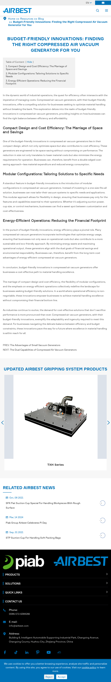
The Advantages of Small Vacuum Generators (35, 345)
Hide (29, 61)
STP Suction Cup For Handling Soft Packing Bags (33, 537)
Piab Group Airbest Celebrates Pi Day (26, 522)
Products (12, 574)
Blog (41, 18)
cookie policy (89, 667)
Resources (26, 18)
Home (11, 18)
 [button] (2, 422)
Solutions (13, 583)
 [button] (108, 422)
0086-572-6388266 (19, 613)
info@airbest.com (19, 625)
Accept (62, 676)
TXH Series (55, 464)
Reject (49, 676)
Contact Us (13, 601)
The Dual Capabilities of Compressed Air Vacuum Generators (43, 349)
